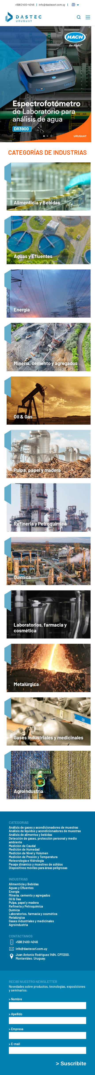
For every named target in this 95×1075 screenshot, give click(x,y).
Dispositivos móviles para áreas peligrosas (38, 868)
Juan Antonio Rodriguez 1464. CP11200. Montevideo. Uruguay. (43, 956)
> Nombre (15, 999)
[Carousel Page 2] (47, 136)
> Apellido (15, 1014)
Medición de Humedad (24, 849)
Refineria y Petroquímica (26, 906)
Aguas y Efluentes (21, 888)
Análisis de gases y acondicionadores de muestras (43, 827)
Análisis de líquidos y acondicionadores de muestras (45, 831)
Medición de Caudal (22, 846)
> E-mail (14, 1044)
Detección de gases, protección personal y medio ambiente (43, 840)
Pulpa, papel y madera (24, 902)
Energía (14, 891)
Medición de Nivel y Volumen (28, 853)
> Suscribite (71, 1063)
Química (14, 910)
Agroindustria (18, 925)
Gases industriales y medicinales (31, 921)
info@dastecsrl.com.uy (52, 4)
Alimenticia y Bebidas (24, 884)
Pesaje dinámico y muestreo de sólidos (36, 864)
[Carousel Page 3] (51, 136)
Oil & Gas (15, 899)
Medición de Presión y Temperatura (33, 857)
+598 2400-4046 (25, 4)
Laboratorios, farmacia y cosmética (33, 914)
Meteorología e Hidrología (26, 860)
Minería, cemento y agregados (29, 895)
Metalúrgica (17, 917)
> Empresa (16, 1029)
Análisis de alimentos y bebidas (30, 835)
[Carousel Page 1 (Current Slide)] (44, 136)
